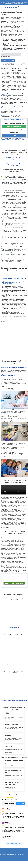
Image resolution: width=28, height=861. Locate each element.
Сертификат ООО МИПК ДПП (14, 664)
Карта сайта (25, 857)
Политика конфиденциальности (20, 856)
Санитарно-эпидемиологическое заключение (14, 700)
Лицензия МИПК (14, 627)
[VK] (14, 1)
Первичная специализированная (14, 126)
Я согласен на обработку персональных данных (9, 63)
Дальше (14, 135)
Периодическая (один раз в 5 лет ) (14, 129)
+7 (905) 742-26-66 (6, 2)
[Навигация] (1, 6)
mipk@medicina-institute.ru (20, 2)
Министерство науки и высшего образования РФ (12, 851)
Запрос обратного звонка (14, 583)
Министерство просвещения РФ (8, 852)
